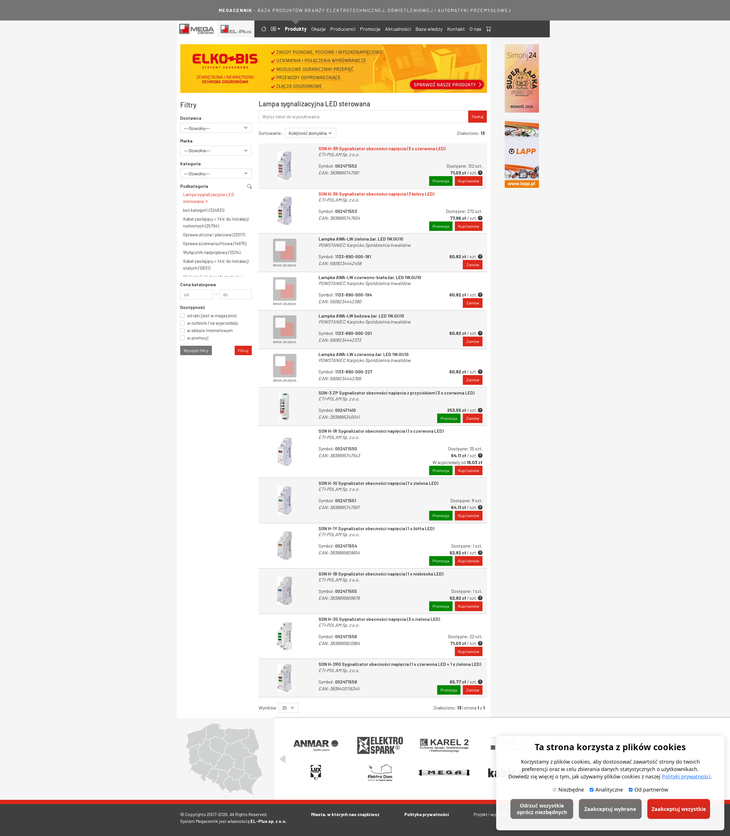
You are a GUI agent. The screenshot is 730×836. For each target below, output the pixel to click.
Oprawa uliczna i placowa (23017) (214, 234)
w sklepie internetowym (210, 330)
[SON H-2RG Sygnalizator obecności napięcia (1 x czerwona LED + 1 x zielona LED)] (284, 678)
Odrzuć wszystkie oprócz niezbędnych (542, 808)
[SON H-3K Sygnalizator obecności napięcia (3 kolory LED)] (284, 211)
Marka (186, 140)
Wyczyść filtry (196, 350)
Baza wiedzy (429, 29)
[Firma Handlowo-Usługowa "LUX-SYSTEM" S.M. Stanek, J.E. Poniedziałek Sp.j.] (315, 772)
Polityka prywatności (426, 814)
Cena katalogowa (198, 284)
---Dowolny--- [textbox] (197, 128)
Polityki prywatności (686, 776)
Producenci (342, 29)
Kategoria (190, 163)
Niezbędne (571, 789)
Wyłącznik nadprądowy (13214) (211, 252)
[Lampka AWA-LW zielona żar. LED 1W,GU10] (284, 252)
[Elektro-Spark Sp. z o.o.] (380, 745)
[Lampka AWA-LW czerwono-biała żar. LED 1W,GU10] (284, 291)
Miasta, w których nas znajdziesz (345, 814)
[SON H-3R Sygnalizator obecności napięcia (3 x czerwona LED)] (284, 166)
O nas (475, 29)
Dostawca (190, 118)
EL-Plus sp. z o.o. (268, 821)
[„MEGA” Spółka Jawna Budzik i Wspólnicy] (444, 772)
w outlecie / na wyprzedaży (212, 323)
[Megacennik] (197, 29)
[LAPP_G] (522, 153)
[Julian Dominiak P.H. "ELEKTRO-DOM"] (380, 772)
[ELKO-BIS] (333, 68)
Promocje (370, 29)
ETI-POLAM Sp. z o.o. (339, 154)
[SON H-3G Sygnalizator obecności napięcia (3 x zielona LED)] (284, 636)
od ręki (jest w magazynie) (211, 315)
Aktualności (398, 29)
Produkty (296, 29)
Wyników (267, 707)
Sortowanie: (271, 133)
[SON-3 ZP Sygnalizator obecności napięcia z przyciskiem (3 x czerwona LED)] (284, 406)
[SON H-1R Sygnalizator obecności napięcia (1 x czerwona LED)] (284, 451)
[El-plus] (236, 29)
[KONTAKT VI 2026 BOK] (522, 78)
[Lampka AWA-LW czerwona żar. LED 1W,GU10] (284, 368)
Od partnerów (651, 789)
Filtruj (243, 350)
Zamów (472, 264)
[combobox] (216, 128)
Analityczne (609, 789)
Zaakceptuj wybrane (610, 809)
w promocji (198, 337)
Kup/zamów (468, 180)
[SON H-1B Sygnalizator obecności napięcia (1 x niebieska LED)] (284, 591)
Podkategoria (194, 186)
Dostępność (192, 307)
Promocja (441, 180)
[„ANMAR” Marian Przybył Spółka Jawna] (316, 745)
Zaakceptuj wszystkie (679, 809)
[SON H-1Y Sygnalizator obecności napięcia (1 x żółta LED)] (284, 546)
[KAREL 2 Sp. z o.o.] (444, 745)
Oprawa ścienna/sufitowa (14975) (214, 243)
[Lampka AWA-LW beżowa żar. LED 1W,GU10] (284, 329)
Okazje (318, 29)
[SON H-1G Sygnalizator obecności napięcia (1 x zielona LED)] (284, 500)
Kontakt (456, 29)
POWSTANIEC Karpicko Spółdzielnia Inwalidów (365, 245)
